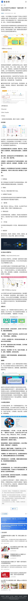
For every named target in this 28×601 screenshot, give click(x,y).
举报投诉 (16, 596)
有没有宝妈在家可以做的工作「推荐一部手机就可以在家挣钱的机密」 (13, 562)
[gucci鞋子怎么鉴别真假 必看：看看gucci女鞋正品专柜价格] (14, 586)
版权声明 (7, 596)
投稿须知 (25, 596)
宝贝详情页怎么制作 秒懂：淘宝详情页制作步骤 (18, 547)
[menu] (25, 2)
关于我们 (11, 596)
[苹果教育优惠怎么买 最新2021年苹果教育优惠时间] (5, 556)
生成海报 (5, 513)
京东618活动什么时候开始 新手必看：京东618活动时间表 (18, 573)
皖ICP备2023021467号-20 (20, 597)
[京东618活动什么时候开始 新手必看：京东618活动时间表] (5, 574)
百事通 (2, 13)
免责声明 (2, 596)
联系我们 (20, 596)
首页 (2, 5)
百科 (15, 13)
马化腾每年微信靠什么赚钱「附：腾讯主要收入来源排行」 (13, 536)
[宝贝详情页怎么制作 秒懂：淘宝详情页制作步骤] (5, 548)
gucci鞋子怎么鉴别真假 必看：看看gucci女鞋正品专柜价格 (14, 581)
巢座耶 (10, 597)
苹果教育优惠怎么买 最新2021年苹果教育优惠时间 (18, 555)
